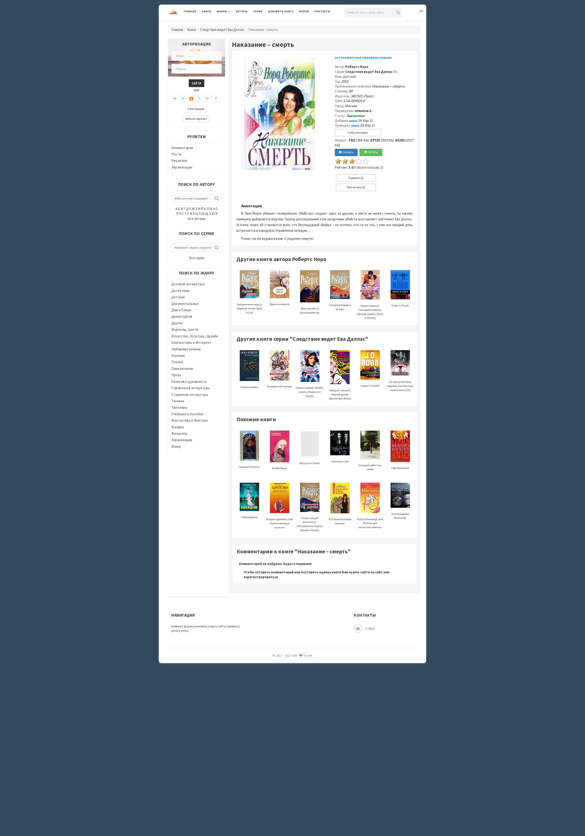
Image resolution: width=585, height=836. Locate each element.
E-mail (370, 628)
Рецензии (179, 160)
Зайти (196, 83)
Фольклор (179, 433)
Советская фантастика (287, 677)
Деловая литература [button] (233, 23)
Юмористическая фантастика (292, 820)
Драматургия (181, 316)
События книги (358, 133)
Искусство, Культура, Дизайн (194, 336)
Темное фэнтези (281, 718)
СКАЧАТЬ (348, 152)
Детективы (180, 290)
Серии (258, 11)
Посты (176, 154)
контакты (201, 626)
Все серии (196, 258)
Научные (178, 355)
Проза (176, 375)
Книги (206, 11)
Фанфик (177, 427)
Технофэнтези (280, 728)
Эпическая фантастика (287, 779)
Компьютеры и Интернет (191, 342)
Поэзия (177, 362)
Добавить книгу (280, 11)
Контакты (322, 11)
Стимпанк (276, 708)
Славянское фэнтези (285, 667)
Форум (304, 11)
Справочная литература (190, 388)
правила (232, 626)
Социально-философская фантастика (299, 697)
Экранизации (181, 167)
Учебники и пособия (187, 414)
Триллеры (179, 407)
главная (176, 626)
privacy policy (180, 631)
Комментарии (182, 148)
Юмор (176, 446)
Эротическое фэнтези (286, 810)
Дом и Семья (181, 310)
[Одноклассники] (191, 98)
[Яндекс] (199, 98)
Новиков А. (363, 111)
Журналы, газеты (185, 329)
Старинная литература (189, 394)
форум (188, 626)
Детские (178, 297)
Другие (177, 323)
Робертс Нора (356, 66)
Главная (190, 11)
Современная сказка (284, 687)
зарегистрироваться (261, 577)
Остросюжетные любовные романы (363, 57)
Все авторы (196, 218)
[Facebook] (216, 98)
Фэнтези (275, 759)
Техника (177, 401)
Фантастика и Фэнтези (189, 420)
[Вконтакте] (174, 98)
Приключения (182, 368)
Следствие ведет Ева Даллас (222, 29)
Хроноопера (278, 769)
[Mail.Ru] (183, 98)
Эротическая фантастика (289, 799)
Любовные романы (186, 349)
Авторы (242, 11)
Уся (271, 749)
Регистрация (196, 109)
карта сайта (217, 626)
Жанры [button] (222, 11)
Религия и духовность (189, 381)
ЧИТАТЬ (372, 152)
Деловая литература (284, 23)
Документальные (185, 303)
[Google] (207, 98)
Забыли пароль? (196, 119)
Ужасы (274, 738)
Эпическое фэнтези (284, 789)
